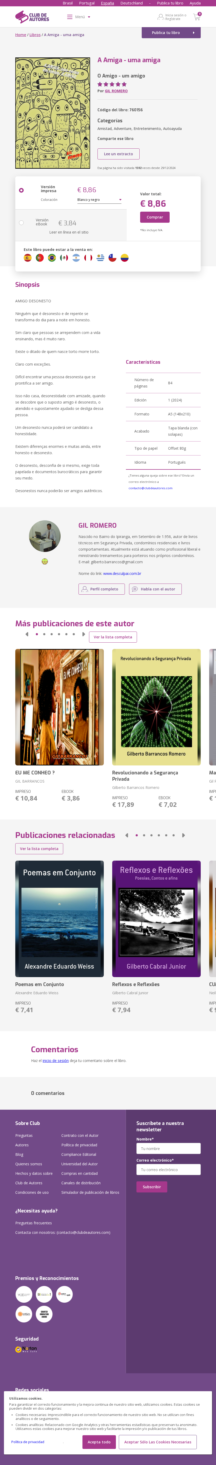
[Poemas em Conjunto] (59, 919)
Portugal (87, 3)
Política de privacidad (27, 1442)
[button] (27, 634)
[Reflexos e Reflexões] (156, 919)
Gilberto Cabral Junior (130, 992)
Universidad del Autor (79, 1163)
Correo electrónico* (155, 1160)
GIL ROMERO (116, 90)
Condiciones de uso (32, 1192)
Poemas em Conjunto (39, 984)
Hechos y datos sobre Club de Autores (34, 1178)
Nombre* (145, 1139)
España (107, 3)
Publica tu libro (170, 3)
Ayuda (195, 3)
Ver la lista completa (113, 636)
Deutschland (131, 3)
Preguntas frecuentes (33, 1222)
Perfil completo (104, 588)
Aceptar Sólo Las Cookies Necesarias (157, 1441)
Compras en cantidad (79, 1173)
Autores (22, 1144)
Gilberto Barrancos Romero (135, 787)
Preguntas (24, 1135)
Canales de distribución (81, 1182)
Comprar (155, 217)
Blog (19, 1154)
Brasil (68, 3)
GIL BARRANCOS (30, 781)
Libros (35, 34)
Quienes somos (28, 1163)
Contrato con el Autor (80, 1135)
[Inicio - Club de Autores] (32, 18)
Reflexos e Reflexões (136, 984)
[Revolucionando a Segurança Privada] (156, 707)
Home (20, 34)
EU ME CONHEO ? (35, 773)
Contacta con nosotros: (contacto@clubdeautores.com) (62, 1232)
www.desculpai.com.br (122, 573)
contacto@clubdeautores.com (151, 488)
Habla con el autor (158, 588)
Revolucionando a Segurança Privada (145, 776)
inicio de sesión (56, 1060)
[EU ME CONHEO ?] (59, 707)
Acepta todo (99, 1441)
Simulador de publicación (90, 1192)
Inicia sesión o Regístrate (175, 17)
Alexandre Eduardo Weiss (36, 992)
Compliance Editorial (78, 1154)
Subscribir (152, 1186)
